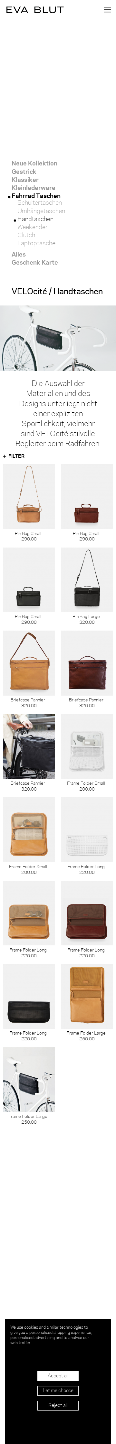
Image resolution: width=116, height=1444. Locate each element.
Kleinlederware (33, 187)
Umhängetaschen (41, 211)
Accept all (58, 1376)
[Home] (32, 10)
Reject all (58, 1405)
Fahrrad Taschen (36, 195)
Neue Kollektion (34, 163)
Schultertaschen (39, 203)
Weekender (32, 227)
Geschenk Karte (35, 262)
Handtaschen (35, 219)
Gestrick (24, 171)
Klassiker (25, 179)
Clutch (26, 236)
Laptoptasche (36, 244)
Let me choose (58, 1391)
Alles (19, 254)
